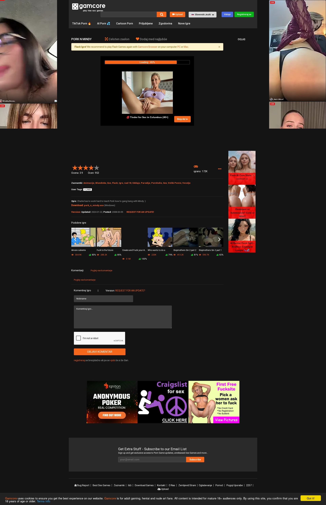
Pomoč (219, 485)
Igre (121, 183)
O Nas (172, 485)
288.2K (103, 255)
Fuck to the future (105, 250)
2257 (249, 485)
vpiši (112, 360)
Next (219, 239)
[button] (202, 14)
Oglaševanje (205, 485)
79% (170, 255)
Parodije (145, 183)
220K (153, 255)
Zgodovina (165, 23)
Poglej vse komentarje (101, 270)
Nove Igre (184, 23)
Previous (75, 239)
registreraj (79, 360)
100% (144, 259)
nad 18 (127, 183)
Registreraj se (244, 14)
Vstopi (227, 14)
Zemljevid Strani (187, 485)
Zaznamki (119, 485)
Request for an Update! (140, 212)
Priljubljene (146, 23)
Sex (165, 183)
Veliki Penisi (174, 183)
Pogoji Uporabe (235, 485)
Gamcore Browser (147, 46)
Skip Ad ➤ (182, 119)
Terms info (43, 501)
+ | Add (87, 189)
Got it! (311, 498)
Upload (179, 14)
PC (178, 46)
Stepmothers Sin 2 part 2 (184, 250)
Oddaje (136, 183)
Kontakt (161, 485)
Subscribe (195, 459)
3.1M (128, 259)
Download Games (144, 485)
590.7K (205, 255)
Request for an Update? (130, 290)
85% (94, 255)
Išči (129, 485)
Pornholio (156, 183)
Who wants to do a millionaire (156, 250)
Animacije (88, 183)
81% (196, 255)
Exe (109, 183)
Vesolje (186, 183)
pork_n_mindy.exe (94, 205)
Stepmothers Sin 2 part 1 (210, 250)
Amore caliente (78, 250)
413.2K (180, 255)
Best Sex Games (101, 485)
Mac (186, 46)
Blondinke (100, 183)
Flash (115, 183)
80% (119, 255)
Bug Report (83, 485)
